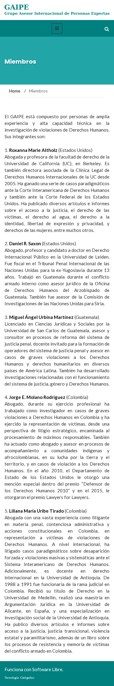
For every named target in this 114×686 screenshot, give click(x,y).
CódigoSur (27, 677)
